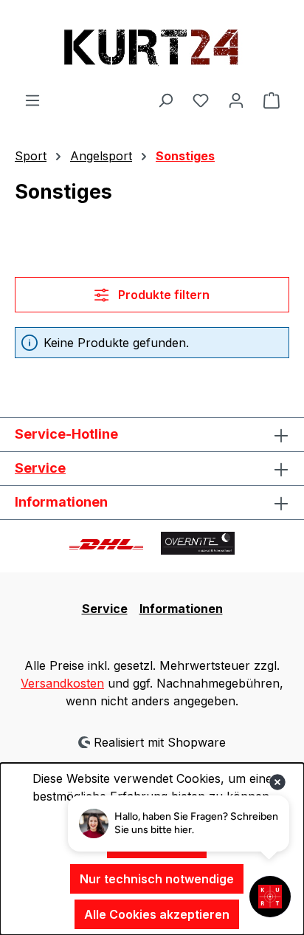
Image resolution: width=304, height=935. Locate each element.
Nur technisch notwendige (157, 878)
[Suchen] (165, 99)
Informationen (181, 608)
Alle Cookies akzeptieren (156, 914)
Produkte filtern (162, 294)
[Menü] (32, 99)
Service (40, 468)
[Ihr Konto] (236, 99)
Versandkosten (62, 683)
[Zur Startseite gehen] (152, 45)
